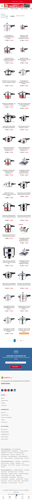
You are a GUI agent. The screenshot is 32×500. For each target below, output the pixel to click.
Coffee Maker (4, 477)
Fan (23, 454)
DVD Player (4, 465)
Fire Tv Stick (11, 465)
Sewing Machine (12, 456)
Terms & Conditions (6, 417)
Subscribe (15, 366)
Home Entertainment (7, 461)
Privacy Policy (4, 436)
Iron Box (12, 454)
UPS (2, 458)
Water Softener (8, 458)
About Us (3, 412)
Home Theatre (5, 463)
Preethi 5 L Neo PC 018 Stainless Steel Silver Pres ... (24, 330)
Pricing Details (5, 432)
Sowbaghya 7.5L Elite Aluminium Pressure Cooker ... (9, 330)
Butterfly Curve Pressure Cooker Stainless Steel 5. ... (9, 82)
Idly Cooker (20, 477)
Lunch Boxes (4, 479)
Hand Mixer (13, 477)
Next (21, 340)
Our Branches (4, 415)
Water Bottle (19, 479)
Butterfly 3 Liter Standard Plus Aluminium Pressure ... (24, 37)
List (7, 16)
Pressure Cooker (13, 473)
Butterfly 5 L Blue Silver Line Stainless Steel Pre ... (9, 127)
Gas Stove (4, 471)
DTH (23, 463)
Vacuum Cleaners (19, 452)
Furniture (18, 454)
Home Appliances (6, 449)
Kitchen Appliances (6, 470)
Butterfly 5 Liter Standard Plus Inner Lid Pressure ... (24, 60)
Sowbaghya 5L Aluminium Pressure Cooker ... (24, 82)
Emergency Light (18, 458)
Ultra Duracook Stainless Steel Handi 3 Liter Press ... (9, 285)
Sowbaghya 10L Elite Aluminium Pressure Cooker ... (9, 308)
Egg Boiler (18, 475)
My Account (4, 429)
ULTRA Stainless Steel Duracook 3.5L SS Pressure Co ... (24, 149)
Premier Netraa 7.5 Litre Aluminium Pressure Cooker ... (24, 308)
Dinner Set (3, 480)
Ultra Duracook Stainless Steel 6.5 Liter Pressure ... (24, 193)
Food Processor (13, 482)
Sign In (21, 1)
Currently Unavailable (24, 333)
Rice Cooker (17, 480)
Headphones (25, 461)
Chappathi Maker (18, 470)
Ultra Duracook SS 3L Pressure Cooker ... (24, 127)
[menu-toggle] (2, 6)
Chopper (26, 470)
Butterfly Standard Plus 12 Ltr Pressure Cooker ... (9, 235)
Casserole (12, 479)
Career (3, 420)
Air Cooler (10, 452)
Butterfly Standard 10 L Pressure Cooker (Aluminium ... (9, 172)
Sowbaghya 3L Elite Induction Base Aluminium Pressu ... (24, 172)
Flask (13, 475)
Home (2, 398)
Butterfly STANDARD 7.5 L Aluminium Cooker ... (9, 104)
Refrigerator (15, 450)
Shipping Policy (5, 434)
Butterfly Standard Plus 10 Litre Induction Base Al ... (9, 217)
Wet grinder (4, 482)
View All (27, 458)
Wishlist (3, 403)
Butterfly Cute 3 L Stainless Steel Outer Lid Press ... (9, 194)
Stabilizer (3, 452)
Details (12, 16)
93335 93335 (15, 1)
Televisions (18, 461)
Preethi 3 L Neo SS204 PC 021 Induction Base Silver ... (24, 285)
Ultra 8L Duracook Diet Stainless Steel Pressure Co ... (9, 262)
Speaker (18, 463)
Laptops (18, 465)
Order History (4, 400)
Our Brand (3, 405)
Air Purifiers (4, 456)
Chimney (21, 471)
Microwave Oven (12, 471)
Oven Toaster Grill (6, 475)
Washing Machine (6, 450)
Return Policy (4, 439)
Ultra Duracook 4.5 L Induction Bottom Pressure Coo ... (9, 149)
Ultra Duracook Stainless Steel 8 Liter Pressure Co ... (24, 217)
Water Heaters (24, 450)
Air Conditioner (17, 449)
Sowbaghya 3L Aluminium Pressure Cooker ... (9, 37)
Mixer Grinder (22, 8)
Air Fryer (10, 480)
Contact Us (4, 422)
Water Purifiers (13, 8)
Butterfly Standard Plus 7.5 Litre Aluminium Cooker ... (24, 105)
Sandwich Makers (23, 473)
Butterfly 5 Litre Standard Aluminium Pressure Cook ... (9, 60)
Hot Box (26, 479)
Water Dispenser (23, 456)
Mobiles (12, 463)
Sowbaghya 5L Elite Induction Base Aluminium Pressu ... (24, 262)
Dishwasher (4, 473)
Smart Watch (25, 465)
